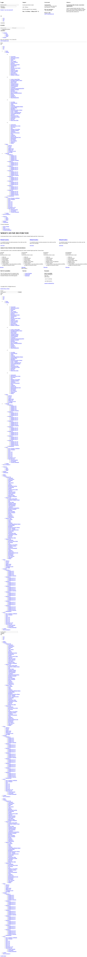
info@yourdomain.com (49, 13)
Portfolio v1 (8, 570)
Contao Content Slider (12, 498)
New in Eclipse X (6, 629)
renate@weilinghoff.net (49, 283)
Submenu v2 (10, 516)
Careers (7, 563)
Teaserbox (10, 532)
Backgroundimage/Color (13, 552)
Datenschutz (27, 274)
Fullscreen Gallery (12, 491)
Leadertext (10, 550)
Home (4, 474)
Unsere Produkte (28, 273)
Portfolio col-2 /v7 (11, 602)
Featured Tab (10, 551)
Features (4, 475)
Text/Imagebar (11, 487)
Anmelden (3, 7)
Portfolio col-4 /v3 (11, 584)
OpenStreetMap (11, 525)
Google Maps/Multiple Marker (14, 524)
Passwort (2, 6)
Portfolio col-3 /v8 (11, 607)
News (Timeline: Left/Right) (11, 613)
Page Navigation (11, 511)
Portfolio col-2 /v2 (11, 578)
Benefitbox (10, 526)
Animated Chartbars (12, 545)
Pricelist (9, 513)
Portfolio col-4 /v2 (11, 580)
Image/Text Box (11, 495)
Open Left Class (9, 624)
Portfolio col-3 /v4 (11, 588)
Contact (4, 628)
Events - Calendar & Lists (13, 529)
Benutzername (3, 4)
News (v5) (8, 620)
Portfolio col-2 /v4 (11, 587)
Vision (7, 36)
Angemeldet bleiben (6, 29)
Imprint (2, 288)
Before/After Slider (12, 537)
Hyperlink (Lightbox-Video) (14, 499)
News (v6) (8, 621)
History (7, 35)
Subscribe (23, 267)
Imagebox (10, 485)
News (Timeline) (9, 614)
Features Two (8, 497)
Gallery (9, 483)
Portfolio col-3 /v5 (11, 594)
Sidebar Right (8, 564)
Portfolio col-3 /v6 (11, 598)
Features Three (9, 518)
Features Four (8, 539)
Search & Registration (12, 548)
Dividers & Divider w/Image (14, 527)
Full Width (8, 567)
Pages (4, 559)
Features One (8, 477)
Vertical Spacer (11, 479)
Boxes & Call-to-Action (13, 541)
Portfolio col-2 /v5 (11, 593)
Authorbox (10, 557)
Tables (9, 481)
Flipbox (9, 558)
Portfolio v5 (8, 591)
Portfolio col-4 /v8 (11, 609)
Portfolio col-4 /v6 (11, 599)
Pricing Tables (11, 502)
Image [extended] (11, 512)
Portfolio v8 (8, 605)
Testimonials (5, 222)
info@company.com (5, 40)
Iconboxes (10, 522)
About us (5, 216)
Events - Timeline (11, 528)
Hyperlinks (10, 480)
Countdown (10, 506)
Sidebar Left (8, 565)
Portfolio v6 (8, 596)
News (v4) (8, 619)
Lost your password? (9, 9)
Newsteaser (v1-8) (9, 622)
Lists (9, 543)
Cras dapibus (10, 626)
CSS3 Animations (11, 505)
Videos (9, 521)
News (4, 612)
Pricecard (10, 536)
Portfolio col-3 (11, 573)
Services (7, 561)
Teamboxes (10, 547)
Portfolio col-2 (11, 572)
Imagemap (10, 510)
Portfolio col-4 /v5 (11, 595)
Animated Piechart (12, 504)
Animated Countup (12, 503)
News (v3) (8, 618)
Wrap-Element (11, 517)
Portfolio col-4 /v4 (11, 589)
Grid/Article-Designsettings (13, 508)
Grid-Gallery (10, 494)
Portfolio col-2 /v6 (11, 597)
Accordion (10, 519)
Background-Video (12, 533)
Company (5, 32)
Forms (9, 520)
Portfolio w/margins (12, 575)
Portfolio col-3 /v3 (11, 583)
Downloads (10, 542)
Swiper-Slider (11, 530)
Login (2, 955)
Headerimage (11, 553)
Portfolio (5, 568)
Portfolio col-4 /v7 (11, 604)
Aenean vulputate (11, 625)
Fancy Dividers (11, 556)
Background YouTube (12, 486)
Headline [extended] (12, 509)
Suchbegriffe (3, 292)
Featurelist (10, 514)
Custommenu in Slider (12, 534)
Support (4, 37)
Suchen (2, 633)
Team (7, 34)
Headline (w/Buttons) (12, 496)
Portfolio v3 (8, 581)
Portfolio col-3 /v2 (11, 579)
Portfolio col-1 (11, 571)
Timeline (10, 488)
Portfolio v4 (8, 586)
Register (2, 9)
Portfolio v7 (8, 601)
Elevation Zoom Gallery (13, 489)
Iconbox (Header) (11, 493)
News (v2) (8, 617)
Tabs (9, 501)
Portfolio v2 (8, 576)
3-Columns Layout (9, 566)
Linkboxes (10, 490)
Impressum (27, 275)
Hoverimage (10, 555)
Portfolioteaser (8, 611)
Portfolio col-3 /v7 (11, 603)
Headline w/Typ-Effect (12, 544)
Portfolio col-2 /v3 (11, 582)
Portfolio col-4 (11, 574)
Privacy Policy (7, 288)
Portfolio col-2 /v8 (11, 606)
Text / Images (11, 482)
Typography (10, 478)
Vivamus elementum (12, 627)
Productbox (10, 535)
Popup (9, 549)
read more (3, 245)
